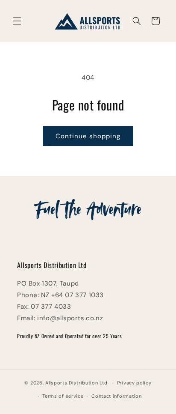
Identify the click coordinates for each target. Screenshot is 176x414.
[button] (17, 21)
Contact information (116, 396)
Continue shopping (88, 136)
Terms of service (62, 396)
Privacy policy (134, 383)
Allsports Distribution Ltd (76, 383)
